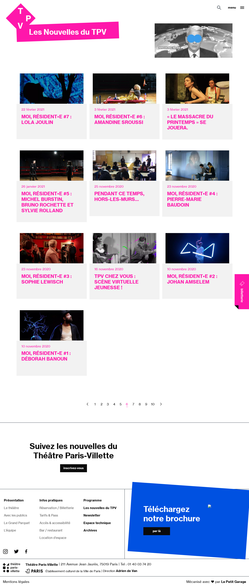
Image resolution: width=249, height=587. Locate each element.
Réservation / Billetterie (56, 508)
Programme (92, 500)
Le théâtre (11, 508)
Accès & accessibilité (54, 523)
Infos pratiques (51, 500)
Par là (157, 531)
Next (160, 404)
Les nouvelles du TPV (100, 508)
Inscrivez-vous (73, 468)
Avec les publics (15, 515)
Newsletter (91, 515)
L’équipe (10, 530)
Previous (88, 404)
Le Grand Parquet (17, 523)
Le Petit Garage (233, 582)
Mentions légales (16, 582)
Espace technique (97, 523)
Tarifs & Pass (48, 515)
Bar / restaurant (50, 530)
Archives (90, 530)
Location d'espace (52, 538)
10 (152, 404)
